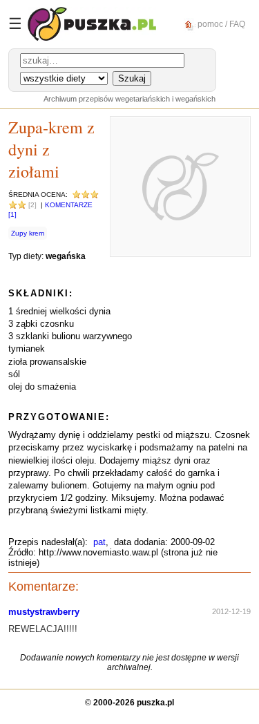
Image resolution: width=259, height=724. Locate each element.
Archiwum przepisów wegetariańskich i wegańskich (129, 99)
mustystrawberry (43, 612)
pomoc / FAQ (220, 23)
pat (99, 542)
